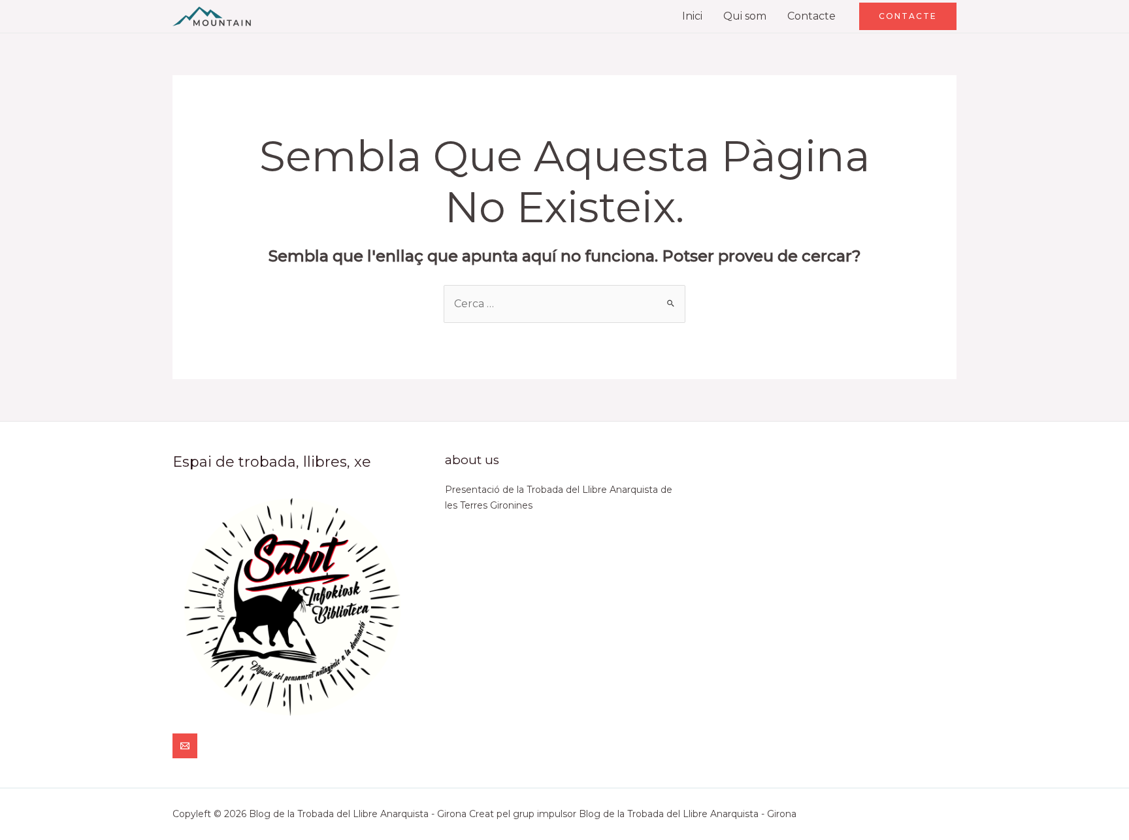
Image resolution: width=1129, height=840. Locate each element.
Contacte (811, 16)
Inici (692, 16)
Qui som (744, 16)
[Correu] (184, 745)
